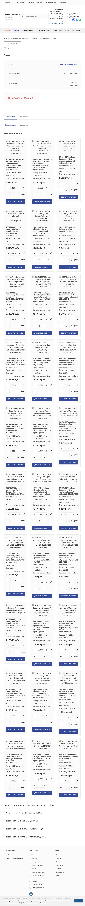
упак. (23, 194)
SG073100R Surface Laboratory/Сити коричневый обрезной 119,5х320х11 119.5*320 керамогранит (41, 428)
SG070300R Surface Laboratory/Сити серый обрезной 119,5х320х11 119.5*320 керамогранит (15, 623)
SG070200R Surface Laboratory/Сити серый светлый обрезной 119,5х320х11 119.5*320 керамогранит (68, 627)
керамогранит (24, 125)
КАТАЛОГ (16, 30)
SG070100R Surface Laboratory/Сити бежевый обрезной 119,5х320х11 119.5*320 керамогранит (15, 693)
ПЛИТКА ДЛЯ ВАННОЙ (28, 30)
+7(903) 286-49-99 (74, 17)
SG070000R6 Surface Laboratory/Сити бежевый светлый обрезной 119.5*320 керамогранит (40, 693)
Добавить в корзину (15, 201)
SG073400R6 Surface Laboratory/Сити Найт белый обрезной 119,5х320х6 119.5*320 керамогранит (68, 363)
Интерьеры (59, 865)
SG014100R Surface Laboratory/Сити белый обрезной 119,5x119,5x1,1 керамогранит (67, 231)
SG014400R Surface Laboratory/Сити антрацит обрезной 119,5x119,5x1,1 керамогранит (67, 161)
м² (24, 187)
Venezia (34, 855)
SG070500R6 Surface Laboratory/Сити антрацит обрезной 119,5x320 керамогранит (14, 759)
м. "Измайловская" (12, 855)
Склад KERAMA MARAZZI (15, 858)
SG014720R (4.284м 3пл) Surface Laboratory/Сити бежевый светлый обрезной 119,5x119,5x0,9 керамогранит (15, 164)
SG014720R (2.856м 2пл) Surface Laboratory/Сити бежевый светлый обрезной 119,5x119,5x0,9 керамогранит (42, 164)
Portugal (34, 862)
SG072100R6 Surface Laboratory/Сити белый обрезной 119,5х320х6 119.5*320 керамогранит (68, 426)
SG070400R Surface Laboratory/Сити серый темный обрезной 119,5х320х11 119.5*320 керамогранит (68, 559)
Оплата (39, 2)
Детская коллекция (38, 865)
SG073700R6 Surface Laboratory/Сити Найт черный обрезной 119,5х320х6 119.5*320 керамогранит (41, 297)
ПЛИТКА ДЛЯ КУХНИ (44, 30)
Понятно (78, 901)
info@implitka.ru (57, 24)
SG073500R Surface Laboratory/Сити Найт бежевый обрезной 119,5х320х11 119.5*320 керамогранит (15, 363)
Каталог (7, 2)
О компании (20, 2)
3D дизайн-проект (51, 2)
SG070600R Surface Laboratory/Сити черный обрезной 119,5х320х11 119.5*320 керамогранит (68, 492)
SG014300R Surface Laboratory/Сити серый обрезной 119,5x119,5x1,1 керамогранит (13, 231)
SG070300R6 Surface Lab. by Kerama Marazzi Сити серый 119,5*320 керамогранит (41, 758)
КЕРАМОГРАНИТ (57, 30)
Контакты (63, 2)
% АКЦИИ (7, 30)
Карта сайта (60, 872)
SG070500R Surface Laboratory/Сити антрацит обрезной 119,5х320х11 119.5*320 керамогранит (15, 558)
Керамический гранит (39, 872)
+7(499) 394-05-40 (74, 14)
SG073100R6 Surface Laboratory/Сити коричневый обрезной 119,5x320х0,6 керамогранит (15, 428)
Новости (58, 875)
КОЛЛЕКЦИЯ (10, 116)
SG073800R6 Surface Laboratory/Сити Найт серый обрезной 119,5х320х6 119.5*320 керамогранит (15, 297)
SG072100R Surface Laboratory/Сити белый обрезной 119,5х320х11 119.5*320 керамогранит (15, 492)
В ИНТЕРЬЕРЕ (24, 116)
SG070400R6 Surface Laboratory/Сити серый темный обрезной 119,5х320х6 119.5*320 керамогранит (41, 559)
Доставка (31, 2)
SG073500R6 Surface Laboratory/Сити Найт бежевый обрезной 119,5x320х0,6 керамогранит (41, 363)
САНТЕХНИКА (76, 30)
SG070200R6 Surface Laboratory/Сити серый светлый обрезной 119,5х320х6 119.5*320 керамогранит (41, 627)
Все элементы (10, 125)
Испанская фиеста (38, 875)
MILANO (34, 868)
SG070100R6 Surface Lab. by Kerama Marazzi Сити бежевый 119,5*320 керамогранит (68, 759)
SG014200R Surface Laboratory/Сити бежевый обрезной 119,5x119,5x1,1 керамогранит (40, 231)
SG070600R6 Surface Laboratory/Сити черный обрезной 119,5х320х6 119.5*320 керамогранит (41, 492)
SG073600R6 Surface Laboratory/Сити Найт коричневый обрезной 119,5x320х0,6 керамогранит (68, 297)
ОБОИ (67, 30)
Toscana (34, 858)
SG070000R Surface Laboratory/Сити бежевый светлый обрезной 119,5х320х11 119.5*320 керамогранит (68, 694)
